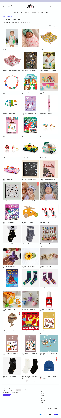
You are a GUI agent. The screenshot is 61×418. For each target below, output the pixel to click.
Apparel (25, 12)
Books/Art (43, 12)
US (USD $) (48, 6)
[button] (60, 208)
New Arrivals (15, 12)
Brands (21, 12)
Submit (18, 390)
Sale (47, 12)
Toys (38, 12)
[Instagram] (57, 410)
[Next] (34, 381)
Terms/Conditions (50, 408)
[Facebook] (56, 410)
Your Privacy (56, 408)
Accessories (34, 12)
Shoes (29, 12)
